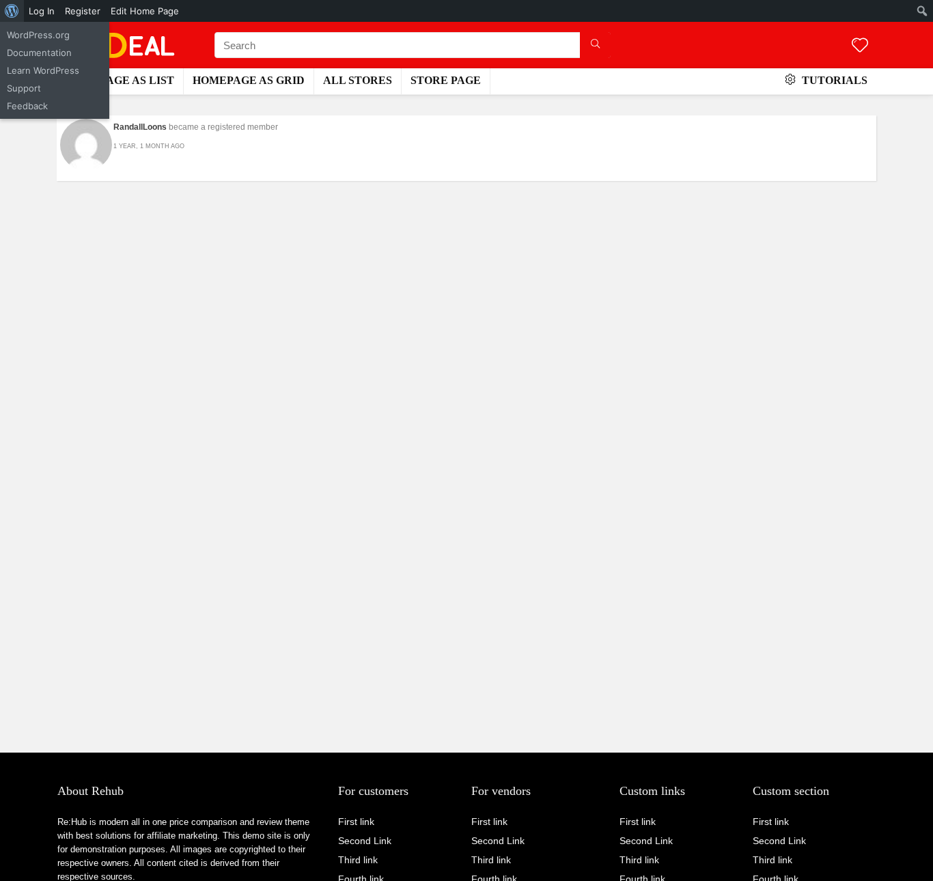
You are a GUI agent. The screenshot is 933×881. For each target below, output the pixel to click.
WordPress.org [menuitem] (38, 34)
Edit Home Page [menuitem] (145, 10)
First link (356, 821)
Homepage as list (120, 80)
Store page (445, 80)
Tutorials (833, 80)
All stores (357, 80)
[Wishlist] (860, 46)
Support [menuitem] (24, 88)
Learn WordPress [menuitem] (43, 70)
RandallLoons (140, 127)
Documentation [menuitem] (39, 52)
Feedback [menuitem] (27, 105)
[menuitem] (12, 11)
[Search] (595, 45)
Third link (358, 859)
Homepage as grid (249, 80)
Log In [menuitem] (42, 10)
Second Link (364, 840)
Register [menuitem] (82, 10)
